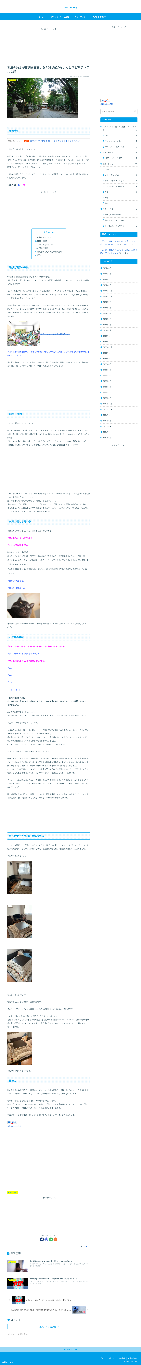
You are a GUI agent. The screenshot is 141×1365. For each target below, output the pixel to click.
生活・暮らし (14, 1192)
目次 (45, 232)
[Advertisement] (48, 46)
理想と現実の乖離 (44, 237)
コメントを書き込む (49, 1326)
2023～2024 (42, 241)
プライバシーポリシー (107, 1358)
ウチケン (126, 244)
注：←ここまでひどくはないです (55, 334)
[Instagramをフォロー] (46, 1239)
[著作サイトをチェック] (42, 1239)
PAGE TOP (71, 1350)
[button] (135, 111)
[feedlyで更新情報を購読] (51, 1239)
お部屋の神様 (42, 248)
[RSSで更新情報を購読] (55, 1239)
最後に (40, 255)
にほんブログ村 (14, 1126)
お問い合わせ (132, 1358)
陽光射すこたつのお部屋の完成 (49, 252)
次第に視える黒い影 (45, 245)
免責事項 (122, 1358)
